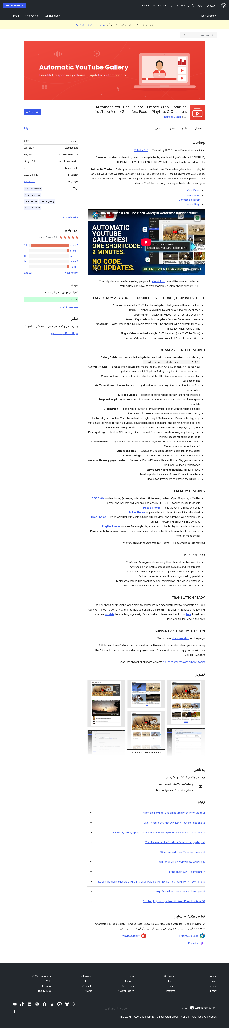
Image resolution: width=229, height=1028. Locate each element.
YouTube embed (32, 195)
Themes (171, 981)
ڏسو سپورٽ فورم (69, 306)
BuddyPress (43, 990)
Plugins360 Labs (171, 116)
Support (129, 981)
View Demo (193, 190)
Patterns (170, 990)
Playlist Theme (111, 526)
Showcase (169, 976)
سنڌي (184, 1008)
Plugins (171, 986)
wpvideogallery (131, 935)
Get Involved (85, 976)
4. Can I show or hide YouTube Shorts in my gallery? (175, 842)
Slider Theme (98, 517)
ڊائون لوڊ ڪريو (32, 112)
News (214, 981)
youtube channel (33, 189)
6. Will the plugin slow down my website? (181, 862)
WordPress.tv (125, 990)
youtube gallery (47, 201)
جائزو (185, 128)
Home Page (193, 204)
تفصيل (198, 128)
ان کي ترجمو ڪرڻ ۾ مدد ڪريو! (90, 24)
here (188, 614)
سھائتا (27, 128)
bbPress (45, 986)
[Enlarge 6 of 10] (120, 683)
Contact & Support (189, 199)
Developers (128, 986)
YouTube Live (31, 201)
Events (88, 981)
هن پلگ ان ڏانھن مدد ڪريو (64, 333)
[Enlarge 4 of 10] (160, 683)
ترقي (157, 128)
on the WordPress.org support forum (184, 662)
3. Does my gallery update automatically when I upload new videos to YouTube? (159, 832)
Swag (88, 990)
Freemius (193, 943)
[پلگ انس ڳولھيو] (183, 35)
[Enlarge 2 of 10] (200, 731)
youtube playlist (32, 208)
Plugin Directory (208, 15)
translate (109, 614)
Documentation (191, 195)
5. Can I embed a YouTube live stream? (182, 852)
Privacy (213, 990)
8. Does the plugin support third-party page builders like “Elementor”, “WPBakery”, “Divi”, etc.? (151, 881)
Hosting (213, 986)
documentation (180, 638)
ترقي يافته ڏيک (70, 216)
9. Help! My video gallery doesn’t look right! (180, 891)
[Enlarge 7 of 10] (120, 733)
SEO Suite (98, 498)
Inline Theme (137, 512)
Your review (71, 272)
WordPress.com (41, 976)
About (213, 976)
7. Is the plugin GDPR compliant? (186, 871)
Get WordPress (14, 5)
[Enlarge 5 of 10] (160, 715)
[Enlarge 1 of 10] (200, 683)
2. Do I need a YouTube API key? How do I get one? (174, 822)
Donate (87, 986)
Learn (131, 976)
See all (28, 272)
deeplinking (158, 281)
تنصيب (171, 128)
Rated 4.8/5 (141, 150)
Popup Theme (151, 507)
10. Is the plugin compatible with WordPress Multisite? (174, 901)
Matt (47, 981)
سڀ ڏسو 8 (29, 181)
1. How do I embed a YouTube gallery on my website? (174, 812)
